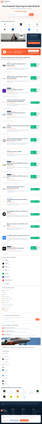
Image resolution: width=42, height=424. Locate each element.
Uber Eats (26, 17)
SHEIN (22, 17)
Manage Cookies (6, 420)
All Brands (13, 411)
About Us (23, 411)
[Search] (38, 2)
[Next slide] (24, 37)
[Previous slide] (2, 37)
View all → (39, 21)
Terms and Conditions (36, 411)
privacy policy (13, 321)
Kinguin (9, 17)
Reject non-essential (14, 420)
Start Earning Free (34, 50)
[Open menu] (40, 2)
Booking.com (32, 17)
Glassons (13, 17)
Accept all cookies (24, 420)
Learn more (34, 416)
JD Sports (18, 17)
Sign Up (37, 319)
